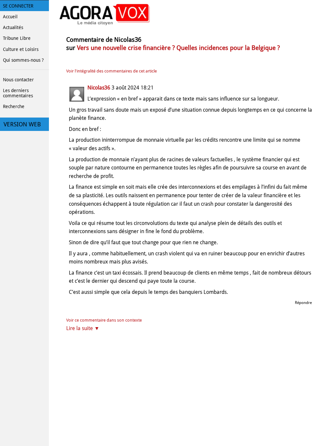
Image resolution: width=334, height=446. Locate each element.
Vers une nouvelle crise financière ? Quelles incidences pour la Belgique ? (178, 47)
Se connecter (18, 5)
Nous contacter (18, 79)
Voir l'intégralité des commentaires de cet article (111, 71)
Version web (22, 124)
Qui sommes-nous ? (23, 60)
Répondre (303, 302)
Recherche (13, 106)
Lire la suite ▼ (82, 328)
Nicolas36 (98, 88)
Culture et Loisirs (20, 49)
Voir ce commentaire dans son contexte (104, 320)
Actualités (13, 27)
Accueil (10, 16)
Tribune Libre (17, 38)
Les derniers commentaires (18, 93)
